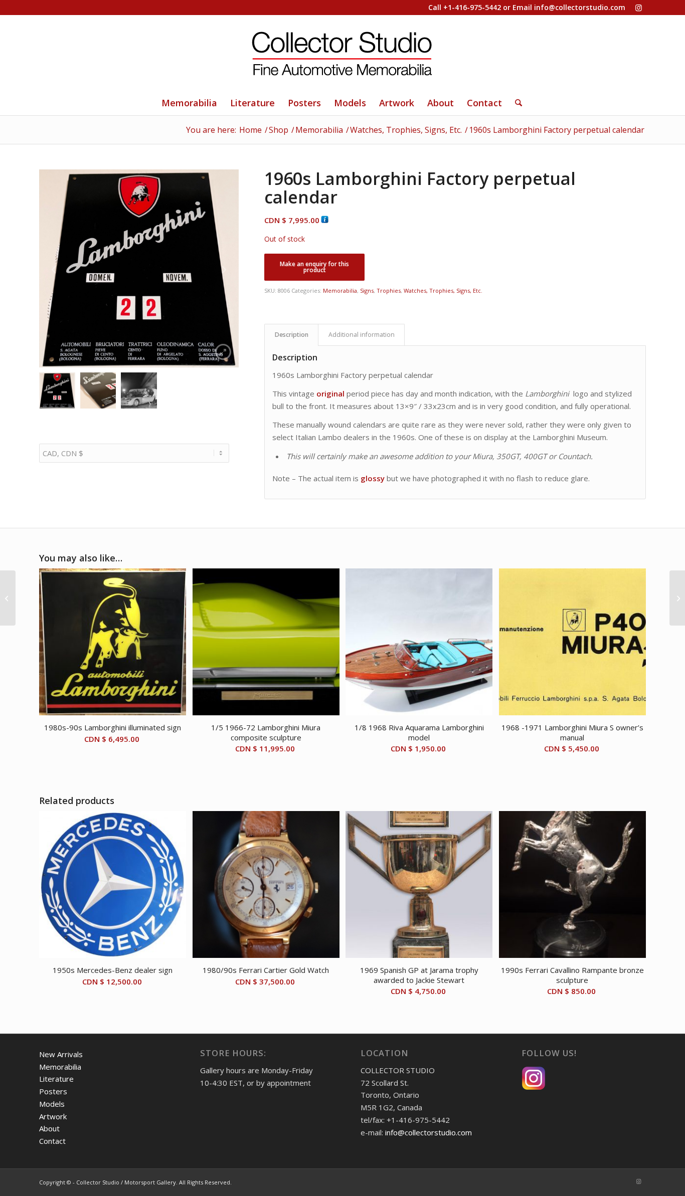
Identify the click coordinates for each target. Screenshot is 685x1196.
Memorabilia (340, 290)
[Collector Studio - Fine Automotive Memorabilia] (342, 52)
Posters (53, 1091)
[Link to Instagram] (638, 7)
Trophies (389, 290)
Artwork (53, 1116)
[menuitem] (189, 102)
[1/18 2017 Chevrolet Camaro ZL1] (8, 598)
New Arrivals (61, 1054)
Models (52, 1104)
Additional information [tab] (361, 334)
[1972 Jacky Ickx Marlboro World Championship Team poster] (677, 598)
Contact (52, 1141)
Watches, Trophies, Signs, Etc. (443, 290)
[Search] (515, 102)
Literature (56, 1079)
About (49, 1128)
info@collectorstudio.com (579, 7)
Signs (367, 290)
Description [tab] (291, 334)
